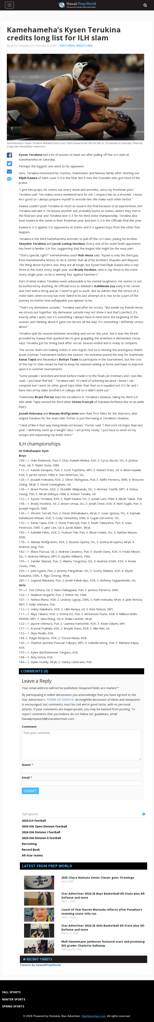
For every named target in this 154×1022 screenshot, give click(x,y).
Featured (67, 45)
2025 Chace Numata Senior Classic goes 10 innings (97, 877)
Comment (29, 726)
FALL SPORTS (11, 992)
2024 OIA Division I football (41, 832)
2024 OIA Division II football (41, 838)
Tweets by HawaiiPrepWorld (40, 965)
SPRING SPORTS (13, 1006)
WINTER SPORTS (13, 999)
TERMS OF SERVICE (60, 699)
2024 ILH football (34, 820)
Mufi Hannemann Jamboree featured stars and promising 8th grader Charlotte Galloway (103, 943)
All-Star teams (32, 855)
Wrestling (84, 45)
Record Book (31, 849)
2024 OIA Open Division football (44, 826)
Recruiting (29, 844)
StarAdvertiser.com (94, 1016)
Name (26, 765)
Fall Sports (30, 814)
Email (26, 777)
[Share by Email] (9, 172)
